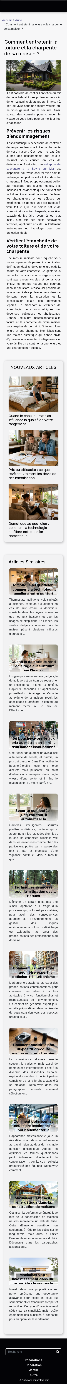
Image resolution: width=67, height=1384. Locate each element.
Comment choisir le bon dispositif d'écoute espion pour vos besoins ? (33, 1051)
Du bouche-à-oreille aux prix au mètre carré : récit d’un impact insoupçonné (33, 742)
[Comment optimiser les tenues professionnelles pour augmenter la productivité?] (33, 1117)
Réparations (33, 1360)
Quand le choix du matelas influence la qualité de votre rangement (31, 420)
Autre (18, 20)
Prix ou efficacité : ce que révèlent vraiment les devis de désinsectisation (32, 474)
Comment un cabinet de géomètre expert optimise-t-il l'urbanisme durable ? (33, 974)
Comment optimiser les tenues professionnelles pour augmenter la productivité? (34, 1127)
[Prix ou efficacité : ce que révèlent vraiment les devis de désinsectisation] (33, 448)
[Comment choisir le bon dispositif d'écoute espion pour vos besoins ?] (33, 1041)
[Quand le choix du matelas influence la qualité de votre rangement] (33, 394)
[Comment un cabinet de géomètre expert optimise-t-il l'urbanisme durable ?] (33, 964)
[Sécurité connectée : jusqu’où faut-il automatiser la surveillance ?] (33, 806)
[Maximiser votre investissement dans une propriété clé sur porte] (33, 1270)
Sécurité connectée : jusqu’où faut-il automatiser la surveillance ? (33, 817)
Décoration (34, 1365)
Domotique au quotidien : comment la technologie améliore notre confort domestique (29, 529)
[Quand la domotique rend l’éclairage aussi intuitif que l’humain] (33, 658)
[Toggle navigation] (6, 6)
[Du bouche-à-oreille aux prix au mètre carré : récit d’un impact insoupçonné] (33, 734)
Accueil (7, 20)
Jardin (33, 1370)
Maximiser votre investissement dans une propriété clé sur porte (33, 1279)
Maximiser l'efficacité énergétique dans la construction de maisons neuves (33, 1204)
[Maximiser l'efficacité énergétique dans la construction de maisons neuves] (33, 1194)
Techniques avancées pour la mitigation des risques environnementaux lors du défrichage (33, 895)
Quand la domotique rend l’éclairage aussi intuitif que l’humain (33, 666)
